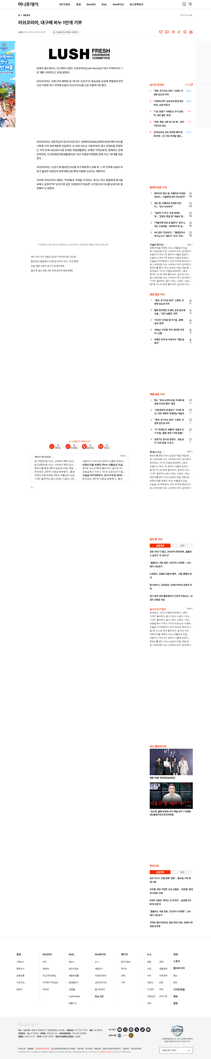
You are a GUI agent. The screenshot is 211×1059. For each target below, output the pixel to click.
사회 (149, 975)
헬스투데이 (100, 989)
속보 (149, 1003)
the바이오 (118, 4)
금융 (149, 961)
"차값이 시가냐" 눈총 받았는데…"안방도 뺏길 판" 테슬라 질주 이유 (169, 216)
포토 (175, 982)
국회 (45, 961)
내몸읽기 (99, 968)
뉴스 (97, 961)
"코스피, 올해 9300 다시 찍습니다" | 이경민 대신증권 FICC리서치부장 (170, 813)
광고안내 (88, 1048)
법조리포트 (74, 968)
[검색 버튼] (184, 4)
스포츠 (176, 961)
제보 (175, 996)
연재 (123, 975)
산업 (149, 968)
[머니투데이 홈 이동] (28, 1025)
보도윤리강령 (136, 1048)
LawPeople (74, 996)
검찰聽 (72, 989)
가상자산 (21, 982)
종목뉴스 (21, 968)
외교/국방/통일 (49, 975)
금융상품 (21, 975)
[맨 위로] (204, 1046)
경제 (161, 961)
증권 (78, 4)
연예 (175, 954)
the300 (91, 4)
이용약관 (80, 1048)
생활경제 (26, 15)
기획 (123, 982)
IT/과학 (150, 989)
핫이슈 (124, 968)
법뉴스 (72, 961)
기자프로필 (179, 989)
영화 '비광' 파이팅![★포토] (162, 777)
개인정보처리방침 (42, 1048)
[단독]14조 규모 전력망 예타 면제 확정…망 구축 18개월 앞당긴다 (168, 136)
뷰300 (46, 989)
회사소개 (21, 1048)
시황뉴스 (21, 961)
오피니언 (163, 996)
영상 (175, 975)
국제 (161, 989)
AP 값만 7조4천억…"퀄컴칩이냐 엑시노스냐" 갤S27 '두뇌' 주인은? (169, 236)
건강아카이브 (101, 982)
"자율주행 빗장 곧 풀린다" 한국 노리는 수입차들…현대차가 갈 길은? (169, 226)
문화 (161, 982)
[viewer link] (111, 60)
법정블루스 (74, 982)
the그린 (99, 996)
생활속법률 (74, 975)
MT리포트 (65, 4)
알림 (175, 1003)
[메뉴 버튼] (190, 4)
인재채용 (30, 1048)
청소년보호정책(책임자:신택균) (63, 1048)
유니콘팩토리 (136, 4)
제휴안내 (97, 1048)
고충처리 (125, 1048)
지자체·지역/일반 (50, 982)
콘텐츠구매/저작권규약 (112, 1048)
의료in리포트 (101, 975)
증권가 (20, 989)
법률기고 (73, 1003)
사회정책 (163, 975)
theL (104, 4)
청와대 (46, 968)
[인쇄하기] (191, 32)
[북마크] (185, 32)
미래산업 (151, 996)
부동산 (150, 982)
